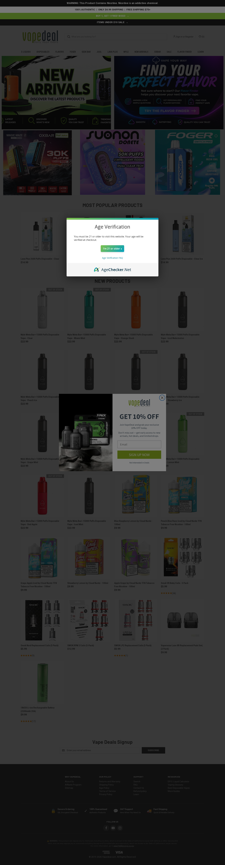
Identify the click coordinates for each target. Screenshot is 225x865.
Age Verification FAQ (112, 257)
